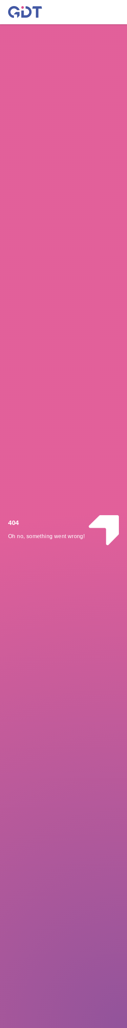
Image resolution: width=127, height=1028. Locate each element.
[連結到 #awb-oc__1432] (109, 12)
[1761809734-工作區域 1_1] (25, 8)
